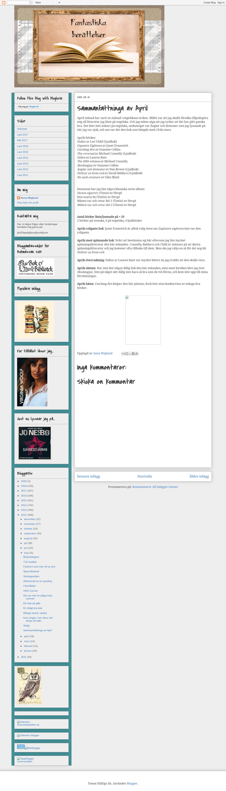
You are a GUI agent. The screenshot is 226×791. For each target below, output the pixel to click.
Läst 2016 (22, 146)
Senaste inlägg (88, 476)
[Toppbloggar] (25, 758)
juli (26, 543)
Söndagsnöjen (31, 576)
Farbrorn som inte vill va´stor (39, 566)
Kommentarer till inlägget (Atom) (155, 487)
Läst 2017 (22, 134)
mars (27, 641)
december (30, 519)
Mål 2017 (22, 140)
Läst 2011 (22, 175)
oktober (28, 528)
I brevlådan (29, 585)
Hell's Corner (30, 590)
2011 (24, 656)
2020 (24, 481)
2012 (24, 514)
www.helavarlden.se (28, 724)
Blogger (132, 783)
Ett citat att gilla (31, 603)
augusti (28, 538)
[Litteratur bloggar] (28, 735)
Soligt (26, 625)
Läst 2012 (22, 169)
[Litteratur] (23, 721)
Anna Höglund (29, 197)
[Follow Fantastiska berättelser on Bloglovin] (28, 107)
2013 (24, 510)
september (30, 533)
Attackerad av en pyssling (37, 581)
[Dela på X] (130, 353)
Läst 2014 (22, 157)
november (30, 523)
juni (26, 547)
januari (28, 650)
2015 (24, 500)
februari (28, 646)
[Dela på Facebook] (133, 353)
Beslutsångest (31, 556)
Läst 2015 (22, 152)
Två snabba (30, 561)
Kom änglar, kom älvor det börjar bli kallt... (38, 619)
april (26, 636)
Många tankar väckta (35, 613)
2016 (24, 495)
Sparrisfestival (31, 571)
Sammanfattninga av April (37, 630)
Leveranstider (24, 761)
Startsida (145, 476)
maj (26, 552)
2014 (24, 505)
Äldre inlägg (199, 476)
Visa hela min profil (27, 202)
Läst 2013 (22, 163)
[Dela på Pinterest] (136, 353)
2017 (24, 490)
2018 (24, 486)
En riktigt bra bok (32, 608)
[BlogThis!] (126, 353)
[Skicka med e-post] (123, 353)
